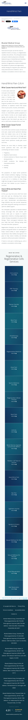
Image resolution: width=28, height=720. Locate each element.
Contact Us (14, 614)
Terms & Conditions (8, 610)
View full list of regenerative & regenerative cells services (14, 598)
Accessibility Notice (20, 610)
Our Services (17, 18)
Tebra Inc (14, 606)
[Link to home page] (8, 3)
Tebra (20, 714)
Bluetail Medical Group (7, 18)
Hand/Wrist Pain (5, 20)
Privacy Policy (21, 606)
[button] (25, 3)
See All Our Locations (14, 706)
